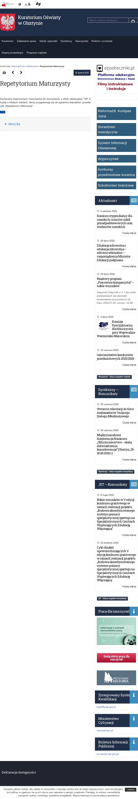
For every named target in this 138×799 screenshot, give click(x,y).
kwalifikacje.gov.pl (106, 707)
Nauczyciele (81, 41)
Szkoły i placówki (48, 41)
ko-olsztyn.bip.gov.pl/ (108, 754)
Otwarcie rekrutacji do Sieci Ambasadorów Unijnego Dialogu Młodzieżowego (115, 412)
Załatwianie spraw (26, 41)
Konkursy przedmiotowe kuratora (116, 172)
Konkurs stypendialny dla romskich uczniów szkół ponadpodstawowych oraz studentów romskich (114, 221)
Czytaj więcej (129, 233)
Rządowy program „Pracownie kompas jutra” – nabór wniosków (115, 282)
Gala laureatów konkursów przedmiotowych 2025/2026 (115, 357)
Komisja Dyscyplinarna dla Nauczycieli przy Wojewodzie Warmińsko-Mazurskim (116, 328)
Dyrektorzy (66, 41)
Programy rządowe (37, 52)
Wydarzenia (32, 66)
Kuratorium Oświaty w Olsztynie (39, 20)
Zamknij (130, 790)
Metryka (14, 124)
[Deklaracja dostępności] (38, 4)
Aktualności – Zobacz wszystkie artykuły (114, 376)
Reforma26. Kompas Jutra (114, 113)
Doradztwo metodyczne (108, 129)
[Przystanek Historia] (116, 683)
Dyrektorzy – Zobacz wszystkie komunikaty (116, 471)
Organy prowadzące (12, 52)
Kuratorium (7, 41)
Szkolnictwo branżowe (116, 185)
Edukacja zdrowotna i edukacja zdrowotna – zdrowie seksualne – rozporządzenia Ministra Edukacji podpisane (113, 252)
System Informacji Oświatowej (112, 145)
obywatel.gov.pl (105, 730)
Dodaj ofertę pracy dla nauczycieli (116, 657)
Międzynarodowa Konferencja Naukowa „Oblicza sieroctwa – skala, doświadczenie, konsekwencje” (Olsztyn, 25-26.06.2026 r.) (115, 444)
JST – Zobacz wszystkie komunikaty (112, 598)
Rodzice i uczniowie (102, 41)
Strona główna (18, 66)
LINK (2, 112)
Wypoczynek (108, 159)
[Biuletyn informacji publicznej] (8, 4)
